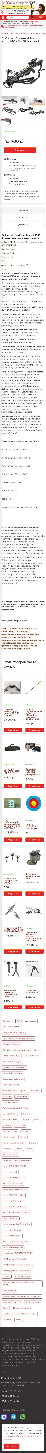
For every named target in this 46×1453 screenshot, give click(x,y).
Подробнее (13, 730)
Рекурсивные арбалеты (13, 1032)
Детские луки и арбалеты (14, 1067)
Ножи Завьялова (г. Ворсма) (15, 1189)
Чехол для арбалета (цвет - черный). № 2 (12, 771)
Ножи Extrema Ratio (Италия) (16, 1212)
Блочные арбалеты (11, 1027)
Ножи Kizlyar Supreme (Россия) (17, 1160)
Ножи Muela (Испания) (13, 1247)
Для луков (20, 1125)
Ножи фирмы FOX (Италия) (15, 1207)
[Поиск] (27, 17)
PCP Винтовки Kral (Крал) (14, 1259)
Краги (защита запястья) (13, 1143)
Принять (11, 1446)
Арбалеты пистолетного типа (16, 1050)
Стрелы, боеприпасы (12, 1073)
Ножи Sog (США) (10, 1154)
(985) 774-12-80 (10, 1400)
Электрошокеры (33, 1302)
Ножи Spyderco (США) (13, 1183)
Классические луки (11, 1056)
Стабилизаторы (10, 1131)
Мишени (7, 1096)
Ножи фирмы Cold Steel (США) (16, 1224)
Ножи (29, 1149)
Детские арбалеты (11, 1044)
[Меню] (2, 17)
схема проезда (32, 21)
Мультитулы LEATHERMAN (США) (18, 1253)
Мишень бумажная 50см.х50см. (31, 827)
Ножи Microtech (10, 1172)
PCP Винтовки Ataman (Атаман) (17, 1265)
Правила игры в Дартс (26, 1314)
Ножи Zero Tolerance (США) (15, 1241)
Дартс (5, 1308)
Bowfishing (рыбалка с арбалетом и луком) (19, 1283)
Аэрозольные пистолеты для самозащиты (22, 1296)
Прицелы (25, 1114)
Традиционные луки (12, 1061)
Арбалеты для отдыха (26, 1021)
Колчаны (7, 1125)
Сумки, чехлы (21, 1096)
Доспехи (7, 1320)
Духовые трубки (22, 1276)
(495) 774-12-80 (10, 1390)
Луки (36, 1050)
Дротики (7, 1314)
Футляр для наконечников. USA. (32, 876)
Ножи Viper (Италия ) (12, 1230)
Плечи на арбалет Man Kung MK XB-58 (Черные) (11, 712)
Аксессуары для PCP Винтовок (17, 1271)
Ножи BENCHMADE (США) (15, 1166)
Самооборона (9, 1291)
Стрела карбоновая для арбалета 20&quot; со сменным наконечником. (33, 714)
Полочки (26, 1131)
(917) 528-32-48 (10, 1395)
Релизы (19, 1149)
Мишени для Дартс (22, 1308)
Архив (18, 1320)
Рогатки (6, 1276)
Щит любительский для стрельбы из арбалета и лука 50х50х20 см (12, 824)
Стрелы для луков (11, 1085)
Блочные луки (31, 1056)
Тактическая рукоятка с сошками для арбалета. (10, 993)
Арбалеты (7, 1021)
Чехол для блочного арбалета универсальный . (33, 772)
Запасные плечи (10, 1120)
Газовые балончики (12, 1302)
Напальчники (9, 1137)
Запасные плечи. (10, 1102)
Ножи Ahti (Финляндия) (13, 1201)
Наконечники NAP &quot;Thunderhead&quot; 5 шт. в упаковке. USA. (16, 930)
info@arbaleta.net (12, 1378)
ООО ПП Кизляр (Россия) (14, 1178)
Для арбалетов (9, 1114)
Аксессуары (34, 1091)
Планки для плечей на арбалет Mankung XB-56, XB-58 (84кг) (33, 936)
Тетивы (25, 1120)
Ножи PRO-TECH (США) (13, 1195)
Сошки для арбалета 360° (32, 991)
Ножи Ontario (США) (12, 1236)
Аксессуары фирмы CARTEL (15, 1108)
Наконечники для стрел (14, 1091)
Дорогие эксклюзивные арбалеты (18, 1038)
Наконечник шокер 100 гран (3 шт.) (11, 881)
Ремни (36, 1120)
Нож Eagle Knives (10, 1218)
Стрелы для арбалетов (13, 1079)
